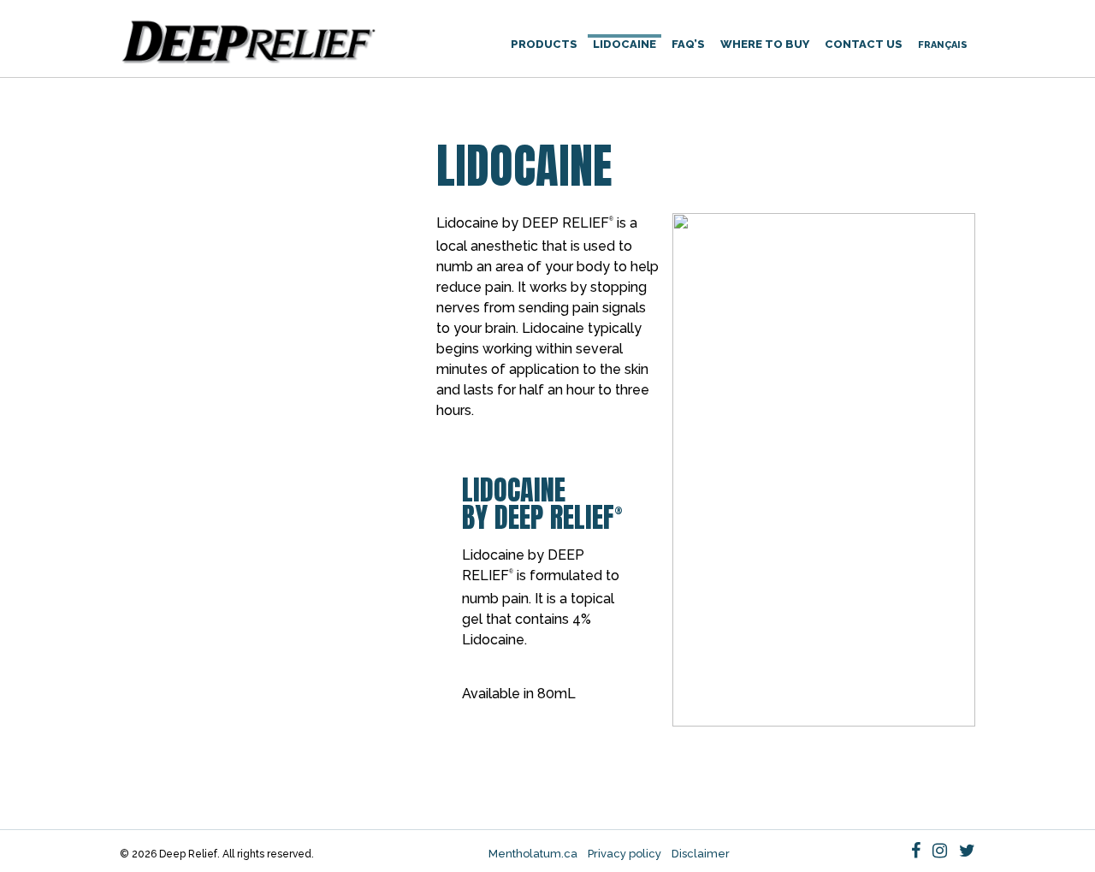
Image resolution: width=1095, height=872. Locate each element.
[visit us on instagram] (939, 850)
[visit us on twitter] (967, 850)
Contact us (864, 44)
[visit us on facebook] (915, 850)
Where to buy (764, 44)
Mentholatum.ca (532, 853)
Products (544, 44)
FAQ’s (688, 44)
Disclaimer (701, 853)
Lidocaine (624, 44)
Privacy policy (624, 853)
